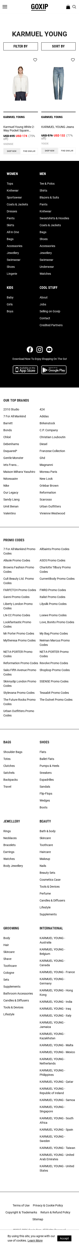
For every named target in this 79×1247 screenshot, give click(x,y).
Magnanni (46, 464)
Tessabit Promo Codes (54, 692)
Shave (7, 959)
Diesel (43, 444)
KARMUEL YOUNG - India (56, 1001)
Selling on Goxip (50, 311)
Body (6, 938)
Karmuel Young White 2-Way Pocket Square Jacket (19, 128)
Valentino (9, 513)
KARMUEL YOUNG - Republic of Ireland (52, 1091)
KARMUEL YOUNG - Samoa (57, 1100)
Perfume (45, 893)
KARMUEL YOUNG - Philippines (52, 1072)
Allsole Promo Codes (16, 560)
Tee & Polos (47, 183)
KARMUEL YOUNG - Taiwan (57, 1148)
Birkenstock (47, 423)
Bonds (7, 430)
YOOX (44, 143)
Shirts (43, 190)
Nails (43, 865)
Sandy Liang (11, 499)
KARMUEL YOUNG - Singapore (52, 1109)
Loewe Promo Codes (53, 615)
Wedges (45, 800)
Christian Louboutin (53, 437)
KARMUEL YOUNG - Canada (52, 963)
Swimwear (13, 259)
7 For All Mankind (14, 416)
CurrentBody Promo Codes (57, 578)
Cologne (8, 972)
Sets (6, 979)
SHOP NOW (11, 151)
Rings (7, 831)
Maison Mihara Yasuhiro (19, 471)
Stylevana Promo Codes (19, 692)
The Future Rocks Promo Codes (19, 702)
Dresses (12, 211)
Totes (7, 759)
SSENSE (8, 144)
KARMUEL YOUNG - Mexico (57, 1052)
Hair (6, 945)
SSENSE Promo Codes (54, 681)
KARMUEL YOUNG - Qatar (56, 1081)
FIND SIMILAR (29, 151)
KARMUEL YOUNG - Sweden (52, 1139)
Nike (6, 485)
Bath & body (48, 831)
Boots (43, 807)
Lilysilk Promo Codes (53, 604)
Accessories (14, 246)
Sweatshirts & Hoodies (54, 218)
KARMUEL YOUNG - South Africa (57, 1120)
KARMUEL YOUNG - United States (57, 1168)
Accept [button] (64, 1238)
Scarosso (46, 499)
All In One (13, 232)
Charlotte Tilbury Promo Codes (55, 569)
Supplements (48, 914)
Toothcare (46, 845)
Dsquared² (10, 451)
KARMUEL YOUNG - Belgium (52, 951)
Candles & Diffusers (52, 900)
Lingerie (12, 273)
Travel (7, 786)
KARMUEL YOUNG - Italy (55, 1015)
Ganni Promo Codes (16, 597)
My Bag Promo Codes (54, 633)
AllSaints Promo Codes (54, 549)
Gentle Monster (13, 458)
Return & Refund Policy (55, 1212)
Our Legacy (10, 492)
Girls (10, 304)
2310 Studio (11, 409)
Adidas (44, 416)
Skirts (10, 225)
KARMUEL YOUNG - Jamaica (52, 1025)
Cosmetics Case (50, 879)
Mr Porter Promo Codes (18, 633)
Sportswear (14, 197)
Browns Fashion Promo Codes (18, 569)
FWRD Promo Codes (53, 590)
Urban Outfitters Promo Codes (18, 713)
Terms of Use (21, 1205)
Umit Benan (11, 506)
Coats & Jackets (17, 204)
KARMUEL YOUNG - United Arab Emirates (57, 1157)
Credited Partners (51, 325)
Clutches (9, 765)
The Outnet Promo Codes (56, 699)
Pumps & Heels (49, 765)
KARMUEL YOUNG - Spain (56, 1129)
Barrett (8, 423)
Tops (10, 183)
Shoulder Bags (12, 752)
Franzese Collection (52, 451)
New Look (46, 478)
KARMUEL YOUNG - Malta (56, 1045)
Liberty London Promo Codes (18, 606)
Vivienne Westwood (52, 513)
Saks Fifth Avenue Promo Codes (19, 672)
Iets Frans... (11, 464)
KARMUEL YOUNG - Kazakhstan (52, 1036)
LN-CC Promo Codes (16, 615)
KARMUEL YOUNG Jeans (57, 127)
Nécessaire (10, 478)
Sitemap (37, 1219)
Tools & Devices (50, 886)
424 (42, 409)
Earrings (8, 852)
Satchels (9, 772)
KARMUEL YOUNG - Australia (52, 940)
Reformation (48, 492)
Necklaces (10, 838)
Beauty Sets (47, 872)
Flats (43, 752)
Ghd (42, 458)
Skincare (45, 838)
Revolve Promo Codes (54, 663)
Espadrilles (47, 779)
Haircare (45, 852)
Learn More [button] (35, 1240)
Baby (10, 297)
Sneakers (46, 772)
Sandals (45, 786)
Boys (10, 311)
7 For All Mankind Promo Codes (19, 551)
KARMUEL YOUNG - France (57, 972)
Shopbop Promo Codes (55, 670)
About (44, 297)
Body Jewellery (13, 865)
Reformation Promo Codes (20, 663)
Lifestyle (45, 907)
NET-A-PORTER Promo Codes (17, 654)
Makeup (45, 859)
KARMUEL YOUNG (14, 117)
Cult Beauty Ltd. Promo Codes (18, 581)
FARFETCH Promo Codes (19, 590)
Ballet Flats (47, 759)
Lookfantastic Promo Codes (17, 624)
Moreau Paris (48, 471)
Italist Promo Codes (52, 597)
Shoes (11, 266)
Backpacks (10, 779)
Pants (11, 218)
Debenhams (11, 444)
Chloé (7, 437)
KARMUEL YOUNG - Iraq (55, 1008)
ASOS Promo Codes (52, 560)
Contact (45, 318)
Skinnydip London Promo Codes (19, 683)
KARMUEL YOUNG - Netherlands (52, 1061)
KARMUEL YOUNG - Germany (52, 981)
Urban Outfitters (50, 506)
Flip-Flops (46, 793)
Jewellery (13, 253)
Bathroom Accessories (18, 993)
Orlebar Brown (49, 485)
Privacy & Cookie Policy (48, 1205)
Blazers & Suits (49, 197)
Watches (45, 273)
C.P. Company (49, 430)
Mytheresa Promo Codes (19, 640)
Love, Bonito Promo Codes (57, 622)
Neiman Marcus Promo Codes (55, 642)
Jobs (43, 304)
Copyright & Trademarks (21, 1212)
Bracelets (9, 845)
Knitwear (13, 190)
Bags (10, 239)
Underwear (47, 266)
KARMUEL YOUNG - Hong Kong (56, 992)
